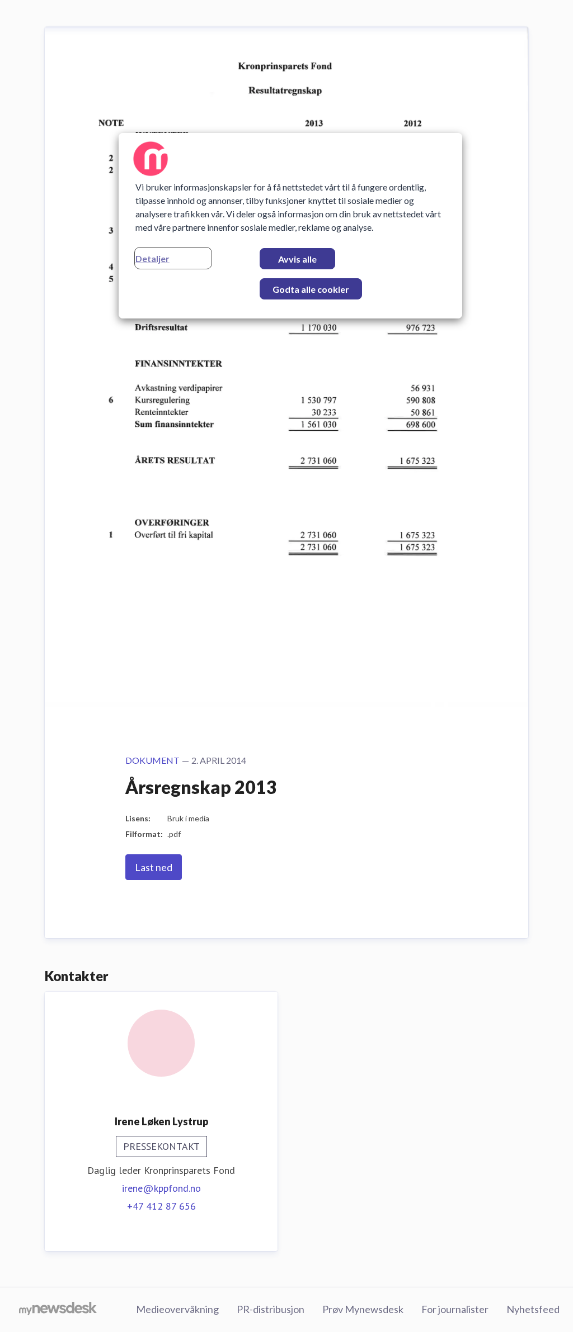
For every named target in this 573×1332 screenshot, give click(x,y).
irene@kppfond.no (161, 1188)
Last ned (153, 867)
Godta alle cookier (311, 289)
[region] (290, 225)
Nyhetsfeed (533, 1309)
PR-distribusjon (270, 1309)
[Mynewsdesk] (57, 1310)
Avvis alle (297, 259)
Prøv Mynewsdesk (362, 1309)
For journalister (455, 1309)
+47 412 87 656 (161, 1206)
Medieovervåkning (177, 1309)
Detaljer (152, 258)
